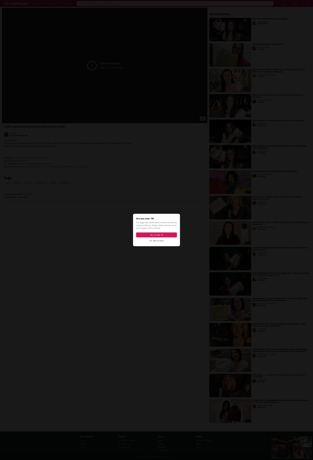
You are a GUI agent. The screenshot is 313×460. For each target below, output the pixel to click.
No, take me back (157, 241)
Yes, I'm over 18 (156, 235)
